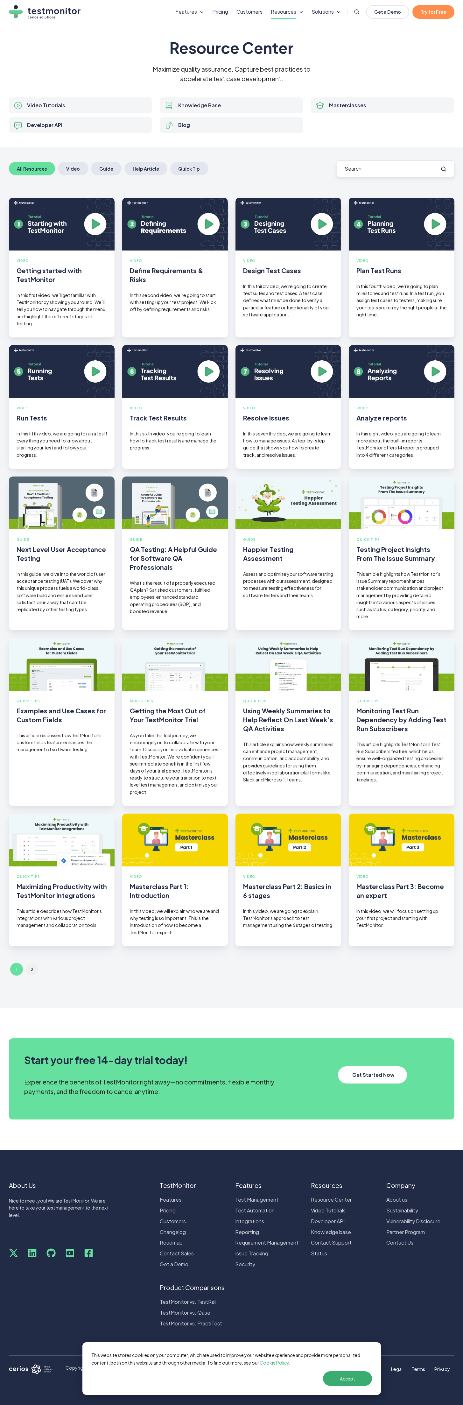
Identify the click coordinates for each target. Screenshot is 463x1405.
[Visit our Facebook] (88, 1253)
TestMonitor (178, 1185)
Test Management (256, 1199)
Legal (397, 1369)
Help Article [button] (146, 169)
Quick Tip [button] (189, 169)
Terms (418, 1369)
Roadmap (171, 1242)
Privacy (442, 1369)
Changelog (173, 1232)
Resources (326, 1185)
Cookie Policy (274, 1363)
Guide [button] (106, 169)
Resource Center (331, 1199)
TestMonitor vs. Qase (185, 1312)
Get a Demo (387, 12)
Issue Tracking (251, 1253)
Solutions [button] (323, 11)
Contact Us (399, 1242)
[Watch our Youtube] (69, 1253)
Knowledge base (331, 1232)
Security (245, 1264)
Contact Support (331, 1242)
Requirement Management (266, 1242)
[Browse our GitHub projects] (51, 1253)
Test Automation (255, 1210)
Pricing (220, 11)
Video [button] (73, 169)
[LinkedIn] (32, 1253)
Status (319, 1253)
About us (396, 1199)
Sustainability (402, 1210)
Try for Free (433, 12)
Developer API (328, 1221)
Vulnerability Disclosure (413, 1221)
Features (170, 1199)
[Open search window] (357, 12)
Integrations (249, 1221)
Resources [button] (283, 11)
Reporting (247, 1232)
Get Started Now (373, 1074)
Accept (347, 1378)
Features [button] (186, 11)
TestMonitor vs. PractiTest (191, 1323)
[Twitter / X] (13, 1253)
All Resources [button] (32, 169)
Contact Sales (177, 1253)
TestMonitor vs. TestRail (188, 1301)
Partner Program (405, 1232)
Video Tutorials (328, 1210)
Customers (249, 11)
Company (400, 1185)
